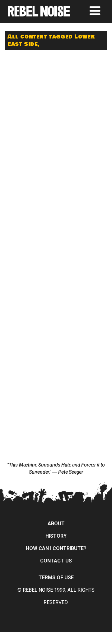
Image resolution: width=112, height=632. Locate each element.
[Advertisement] (56, 95)
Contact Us (56, 561)
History (56, 536)
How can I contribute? (56, 548)
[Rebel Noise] (39, 14)
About (56, 523)
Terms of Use (56, 577)
